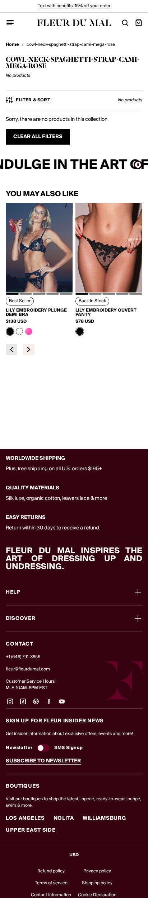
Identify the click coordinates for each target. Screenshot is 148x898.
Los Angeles (25, 818)
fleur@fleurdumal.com (28, 669)
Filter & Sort (33, 100)
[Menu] (10, 22)
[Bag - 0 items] (138, 22)
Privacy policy (97, 871)
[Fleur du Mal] (74, 22)
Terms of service (51, 883)
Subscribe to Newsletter (43, 760)
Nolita (64, 818)
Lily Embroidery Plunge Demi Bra (36, 312)
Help (13, 592)
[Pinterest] (36, 704)
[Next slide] (28, 349)
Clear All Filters (38, 136)
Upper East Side (31, 830)
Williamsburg (104, 818)
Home (12, 44)
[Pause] (138, 164)
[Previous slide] (11, 349)
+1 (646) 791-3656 (23, 657)
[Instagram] (10, 704)
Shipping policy (97, 883)
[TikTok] (23, 704)
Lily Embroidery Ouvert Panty (106, 312)
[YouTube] (61, 704)
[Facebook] (49, 704)
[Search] (125, 22)
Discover (21, 618)
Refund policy (51, 871)
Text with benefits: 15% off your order (74, 6)
